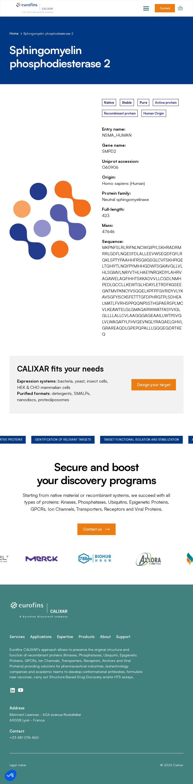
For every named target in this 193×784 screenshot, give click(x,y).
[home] (35, 8)
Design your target (153, 384)
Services (17, 636)
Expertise (65, 636)
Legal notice (18, 765)
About (105, 636)
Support (123, 636)
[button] (146, 8)
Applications (41, 636)
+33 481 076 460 (24, 737)
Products (86, 636)
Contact (165, 8)
